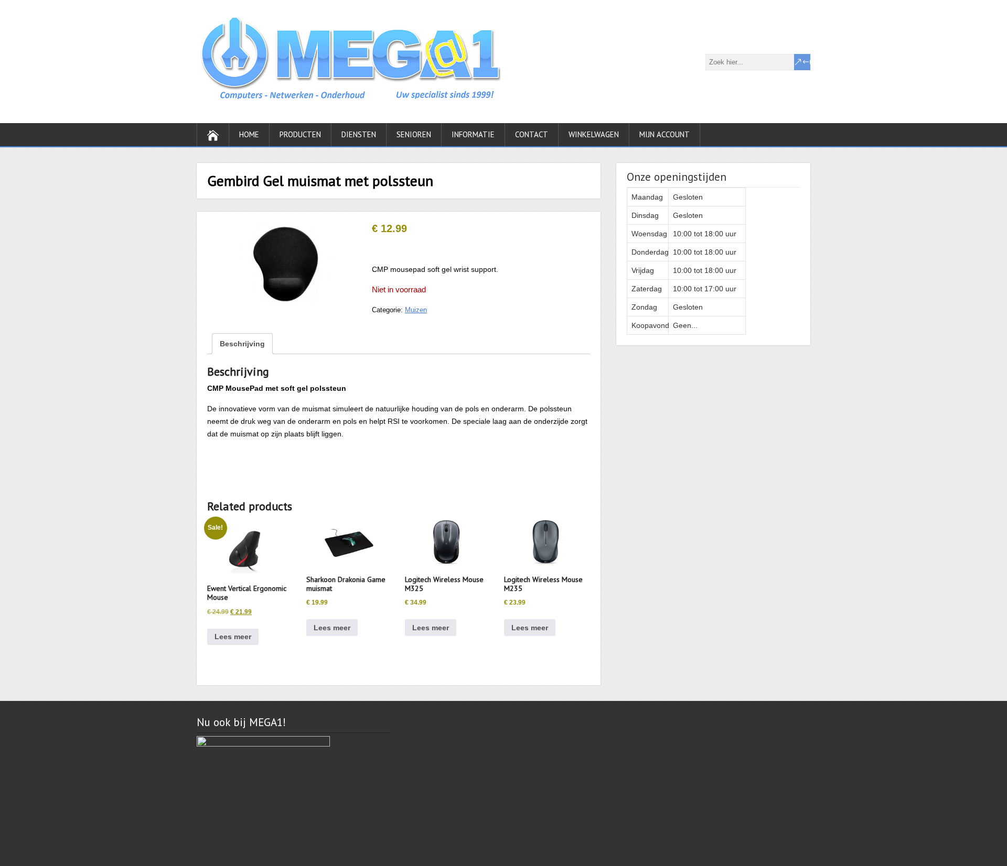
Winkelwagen (594, 134)
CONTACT (531, 134)
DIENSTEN (358, 134)
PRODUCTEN (300, 134)
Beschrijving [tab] (242, 343)
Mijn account (664, 134)
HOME (249, 134)
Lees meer (233, 636)
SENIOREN (414, 134)
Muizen (416, 310)
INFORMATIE (473, 134)
